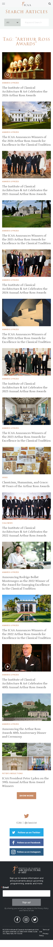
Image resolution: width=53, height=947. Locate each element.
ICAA (26, 3)
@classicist (31, 822)
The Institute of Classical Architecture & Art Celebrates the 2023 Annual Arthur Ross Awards (24, 387)
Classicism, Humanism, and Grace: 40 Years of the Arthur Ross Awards (26, 484)
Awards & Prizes (10, 83)
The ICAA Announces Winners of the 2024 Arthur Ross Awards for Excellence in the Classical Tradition (26, 338)
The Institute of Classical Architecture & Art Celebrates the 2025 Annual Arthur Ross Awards (24, 190)
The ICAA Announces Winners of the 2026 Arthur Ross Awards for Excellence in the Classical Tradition (26, 141)
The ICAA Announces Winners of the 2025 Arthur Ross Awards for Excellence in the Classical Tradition (26, 239)
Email (6, 887)
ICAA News (7, 523)
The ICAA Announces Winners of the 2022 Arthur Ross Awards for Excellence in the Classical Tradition (26, 634)
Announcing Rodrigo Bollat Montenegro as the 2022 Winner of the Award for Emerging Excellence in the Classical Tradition (26, 583)
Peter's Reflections (12, 773)
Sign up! (26, 902)
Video (5, 477)
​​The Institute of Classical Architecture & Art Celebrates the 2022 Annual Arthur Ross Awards (24, 531)
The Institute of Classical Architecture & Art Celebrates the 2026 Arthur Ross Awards (24, 91)
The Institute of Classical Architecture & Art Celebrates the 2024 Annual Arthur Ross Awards (24, 289)
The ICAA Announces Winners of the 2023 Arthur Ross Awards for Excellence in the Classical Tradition (26, 437)
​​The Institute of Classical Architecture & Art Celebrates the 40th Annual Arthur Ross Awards (24, 683)
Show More (27, 795)
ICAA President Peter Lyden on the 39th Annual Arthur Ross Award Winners (25, 782)
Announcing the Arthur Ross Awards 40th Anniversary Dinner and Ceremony (24, 733)
